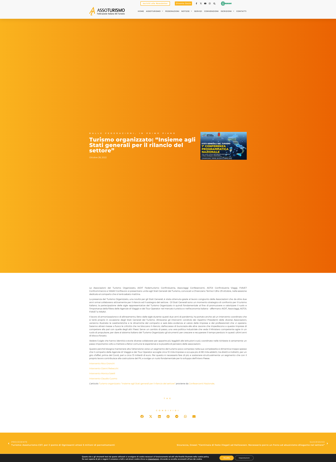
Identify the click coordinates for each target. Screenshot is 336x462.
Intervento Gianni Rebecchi (103, 368)
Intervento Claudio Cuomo (103, 378)
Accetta (226, 458)
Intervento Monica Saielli (102, 373)
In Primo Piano (157, 133)
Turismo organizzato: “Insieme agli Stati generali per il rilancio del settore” (137, 383)
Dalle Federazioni (112, 133)
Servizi (198, 11)
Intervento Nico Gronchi (102, 363)
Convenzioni (211, 11)
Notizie (185, 11)
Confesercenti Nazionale (201, 383)
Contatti (241, 11)
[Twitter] (201, 3)
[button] (214, 4)
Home (141, 11)
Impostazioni (244, 458)
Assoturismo (153, 11)
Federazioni (172, 11)
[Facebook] (196, 3)
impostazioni (153, 459)
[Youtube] (205, 3)
